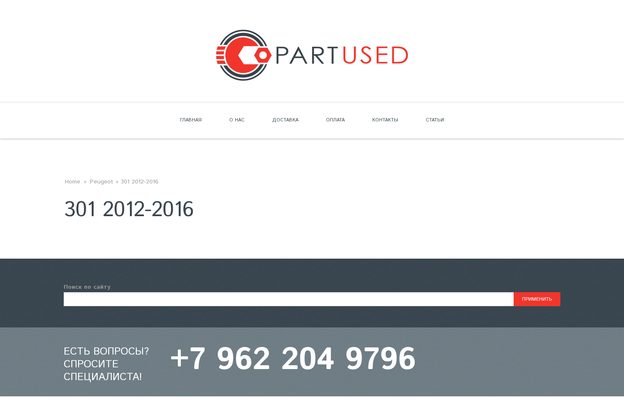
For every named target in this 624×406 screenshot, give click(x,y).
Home (72, 182)
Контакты (385, 120)
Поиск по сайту (87, 287)
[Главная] (312, 35)
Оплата (335, 120)
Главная (191, 120)
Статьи (435, 120)
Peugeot (101, 182)
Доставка (285, 120)
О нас (237, 120)
